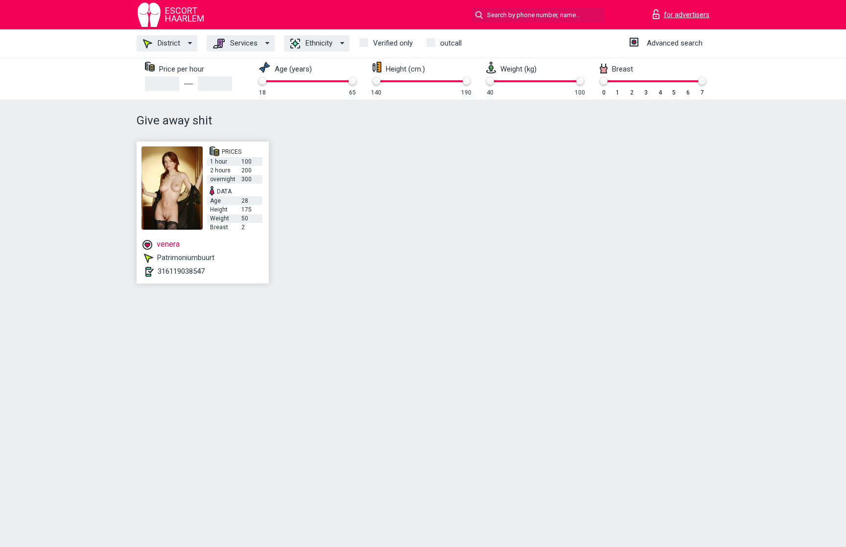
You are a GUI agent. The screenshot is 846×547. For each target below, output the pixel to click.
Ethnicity (318, 43)
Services (243, 43)
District (168, 43)
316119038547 (181, 271)
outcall (451, 43)
